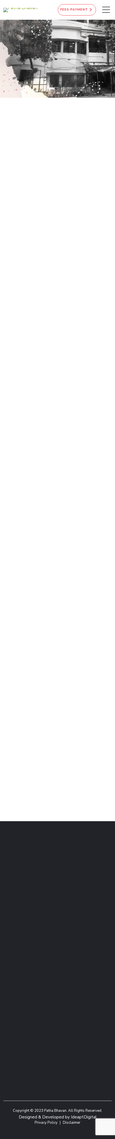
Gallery (64, 965)
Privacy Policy (46, 1122)
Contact (11, 965)
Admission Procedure (24, 958)
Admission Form (73, 952)
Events (64, 971)
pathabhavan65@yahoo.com (68, 299)
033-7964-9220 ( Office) (63, 236)
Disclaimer (71, 1122)
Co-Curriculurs (72, 958)
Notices (10, 977)
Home (48, 77)
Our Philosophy (18, 971)
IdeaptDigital (84, 1117)
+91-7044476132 (54, 226)
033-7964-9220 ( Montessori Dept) (69, 250)
